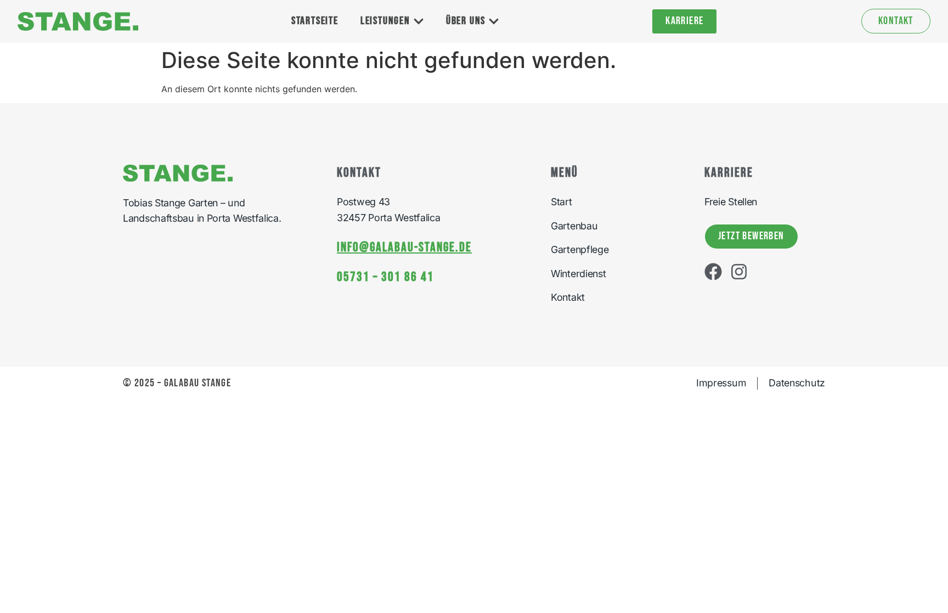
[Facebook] (713, 271)
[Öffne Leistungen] (418, 21)
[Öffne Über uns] (493, 21)
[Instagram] (739, 271)
